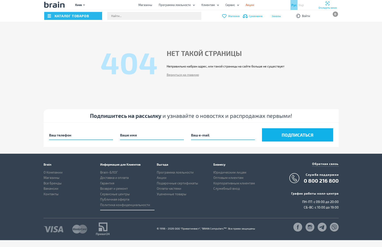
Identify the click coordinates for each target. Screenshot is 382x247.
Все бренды (53, 183)
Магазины (145, 5)
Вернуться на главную (183, 75)
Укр (301, 5)
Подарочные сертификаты (177, 183)
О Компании (53, 172)
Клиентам (208, 5)
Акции (161, 178)
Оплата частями (169, 188)
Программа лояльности (175, 5)
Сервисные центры (115, 194)
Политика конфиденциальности (125, 205)
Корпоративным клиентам (234, 183)
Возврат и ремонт (114, 188)
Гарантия (107, 183)
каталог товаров (72, 16)
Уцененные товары (171, 194)
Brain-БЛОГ (109, 172)
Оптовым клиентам (228, 178)
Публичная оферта (114, 199)
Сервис (230, 5)
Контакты (51, 194)
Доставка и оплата (114, 178)
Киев (78, 4)
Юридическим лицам (229, 172)
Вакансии (51, 188)
